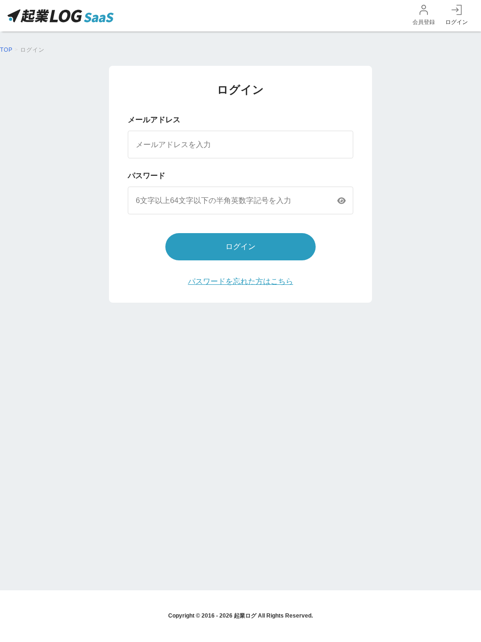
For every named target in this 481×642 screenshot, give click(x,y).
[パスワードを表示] (341, 201)
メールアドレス (154, 120)
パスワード (146, 176)
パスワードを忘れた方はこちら (240, 281)
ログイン (456, 22)
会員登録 (423, 22)
